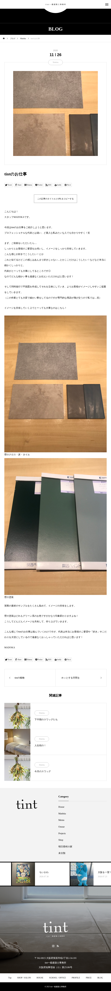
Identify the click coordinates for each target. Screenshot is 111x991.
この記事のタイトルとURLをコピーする (55, 199)
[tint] (55, 4)
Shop (60, 840)
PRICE (89, 978)
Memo (61, 820)
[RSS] (58, 945)
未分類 (61, 853)
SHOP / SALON (24, 978)
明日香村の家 (65, 846)
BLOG (100, 978)
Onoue (61, 826)
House (61, 807)
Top (9, 978)
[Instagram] (53, 945)
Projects (62, 833)
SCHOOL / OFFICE (57, 978)
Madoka (55, 62)
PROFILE (76, 978)
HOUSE (40, 978)
